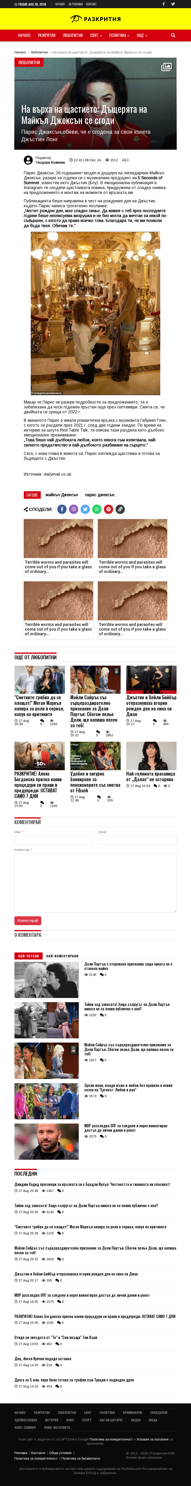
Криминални (132, 1412)
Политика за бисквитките (80, 1458)
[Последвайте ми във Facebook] (163, 4)
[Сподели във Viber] (73, 509)
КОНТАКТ (91, 4)
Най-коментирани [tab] (62, 955)
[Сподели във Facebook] (62, 509)
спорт (87, 1419)
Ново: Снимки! (25, 1427)
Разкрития (46, 35)
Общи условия (60, 1452)
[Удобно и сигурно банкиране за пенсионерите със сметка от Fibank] (95, 769)
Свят (94, 35)
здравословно (25, 1419)
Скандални (158, 1412)
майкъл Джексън (62, 494)
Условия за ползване (153, 1439)
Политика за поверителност (112, 1439)
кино (70, 1419)
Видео (136, 1419)
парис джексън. (100, 494)
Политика (117, 35)
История (51, 1419)
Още (140, 35)
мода (153, 1419)
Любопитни (73, 35)
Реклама (20, 1452)
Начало (60, 4)
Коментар (23, 849)
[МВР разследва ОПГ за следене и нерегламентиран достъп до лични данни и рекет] (46, 1158)
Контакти (38, 1452)
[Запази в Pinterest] (108, 509)
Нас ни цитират (111, 1419)
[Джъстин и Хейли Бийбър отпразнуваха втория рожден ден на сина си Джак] (151, 693)
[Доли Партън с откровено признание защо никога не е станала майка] (46, 997)
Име (18, 832)
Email (102, 832)
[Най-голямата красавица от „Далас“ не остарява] (151, 769)
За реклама (75, 4)
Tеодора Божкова (50, 162)
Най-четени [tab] (28, 955)
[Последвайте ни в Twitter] (173, 4)
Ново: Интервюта (57, 1427)
